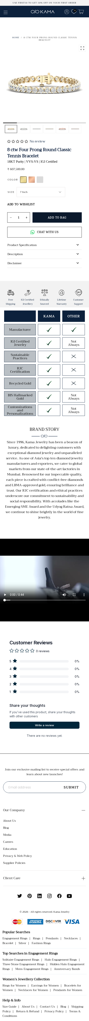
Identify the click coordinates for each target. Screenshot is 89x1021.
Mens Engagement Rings (32, 968)
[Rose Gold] (31, 179)
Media (7, 834)
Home (15, 37)
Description (15, 254)
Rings (36, 938)
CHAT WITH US (48, 232)
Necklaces (71, 938)
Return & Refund (27, 1011)
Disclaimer (14, 263)
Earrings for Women (45, 985)
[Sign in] (66, 11)
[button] (5, 12)
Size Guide (9, 1006)
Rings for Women (14, 985)
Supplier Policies (14, 862)
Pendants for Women (67, 990)
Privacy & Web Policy (17, 855)
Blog (6, 827)
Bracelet (7, 943)
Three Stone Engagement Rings (23, 964)
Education (10, 848)
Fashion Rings (41, 943)
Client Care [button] (11, 878)
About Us (9, 820)
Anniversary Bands (67, 968)
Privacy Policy (54, 1011)
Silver (22, 943)
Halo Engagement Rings (61, 959)
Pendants (52, 938)
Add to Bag (57, 217)
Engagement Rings (15, 938)
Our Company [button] (14, 810)
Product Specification (22, 244)
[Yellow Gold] (23, 179)
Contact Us (47, 1006)
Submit (71, 787)
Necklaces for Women (33, 990)
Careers (8, 841)
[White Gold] (40, 179)
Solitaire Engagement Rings (20, 959)
